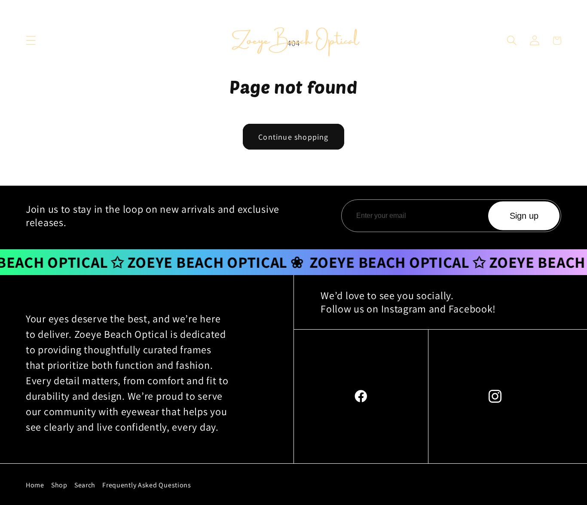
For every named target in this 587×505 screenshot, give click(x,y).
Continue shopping (293, 137)
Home (35, 485)
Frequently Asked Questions (146, 485)
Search (84, 485)
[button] (31, 40)
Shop (59, 485)
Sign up (524, 215)
